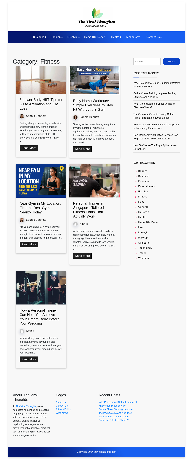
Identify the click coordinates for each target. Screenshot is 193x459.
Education (144, 181)
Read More (28, 148)
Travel (142, 253)
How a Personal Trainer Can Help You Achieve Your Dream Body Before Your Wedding (39, 316)
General (143, 207)
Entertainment (146, 186)
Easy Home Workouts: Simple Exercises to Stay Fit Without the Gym (93, 105)
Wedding (143, 258)
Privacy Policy (63, 409)
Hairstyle (143, 212)
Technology (133, 37)
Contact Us (153, 37)
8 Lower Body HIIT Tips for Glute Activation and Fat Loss (41, 104)
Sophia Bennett (36, 116)
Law (140, 227)
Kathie (84, 224)
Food (141, 201)
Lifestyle (72, 37)
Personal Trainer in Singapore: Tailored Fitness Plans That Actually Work (88, 209)
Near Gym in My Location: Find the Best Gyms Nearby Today (40, 207)
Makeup (143, 237)
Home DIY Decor (94, 37)
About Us (61, 402)
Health (115, 37)
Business (38, 37)
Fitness (142, 196)
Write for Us (62, 413)
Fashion (56, 37)
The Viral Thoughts (26, 406)
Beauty (142, 171)
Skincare (143, 242)
